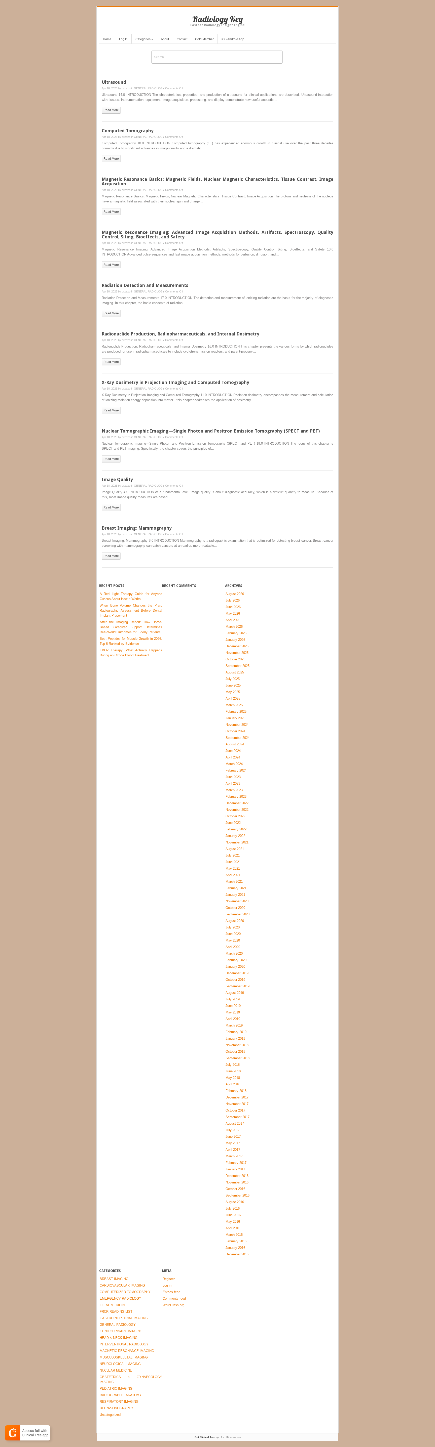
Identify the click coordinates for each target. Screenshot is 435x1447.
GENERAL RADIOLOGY (149, 88)
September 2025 (237, 666)
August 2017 (235, 1123)
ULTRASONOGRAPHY (116, 1408)
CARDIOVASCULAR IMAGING (122, 1285)
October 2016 (235, 1189)
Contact (182, 39)
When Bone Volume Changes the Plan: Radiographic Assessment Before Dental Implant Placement (131, 610)
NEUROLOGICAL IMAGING (120, 1364)
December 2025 (237, 646)
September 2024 (237, 738)
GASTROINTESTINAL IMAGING (124, 1318)
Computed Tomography (128, 130)
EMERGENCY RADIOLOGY (120, 1298)
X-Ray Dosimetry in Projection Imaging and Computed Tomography (175, 382)
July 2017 (233, 1130)
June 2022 (233, 823)
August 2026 (235, 594)
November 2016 (237, 1182)
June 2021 (233, 862)
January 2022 (235, 836)
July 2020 (233, 927)
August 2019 (235, 993)
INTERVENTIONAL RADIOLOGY (124, 1344)
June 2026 (233, 607)
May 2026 (233, 613)
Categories (144, 39)
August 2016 (235, 1202)
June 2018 (233, 1071)
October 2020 (235, 908)
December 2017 (237, 1097)
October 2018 (235, 1051)
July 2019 (233, 999)
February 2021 (236, 888)
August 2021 (235, 849)
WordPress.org (173, 1305)
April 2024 (233, 757)
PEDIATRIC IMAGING (116, 1388)
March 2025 (234, 705)
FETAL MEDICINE (113, 1305)
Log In (123, 39)
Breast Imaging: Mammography (137, 528)
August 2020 (235, 921)
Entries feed (171, 1292)
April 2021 (233, 875)
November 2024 (237, 725)
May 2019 (233, 1012)
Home (107, 39)
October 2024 (235, 731)
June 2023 (233, 777)
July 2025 (233, 679)
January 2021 (235, 895)
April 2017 (233, 1150)
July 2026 (233, 600)
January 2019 (235, 1038)
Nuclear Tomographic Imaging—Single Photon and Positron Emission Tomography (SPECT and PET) (211, 431)
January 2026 (235, 640)
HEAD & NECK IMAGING (118, 1338)
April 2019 (233, 1019)
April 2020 (233, 947)
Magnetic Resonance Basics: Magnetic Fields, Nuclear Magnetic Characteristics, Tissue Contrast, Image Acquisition (217, 181)
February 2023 (236, 796)
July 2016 (233, 1208)
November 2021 (237, 842)
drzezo (126, 88)
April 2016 (233, 1228)
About (165, 39)
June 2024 (233, 751)
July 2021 (233, 855)
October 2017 (235, 1110)
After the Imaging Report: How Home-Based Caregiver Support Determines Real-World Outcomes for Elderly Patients (131, 627)
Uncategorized (110, 1415)
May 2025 (233, 692)
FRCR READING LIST (116, 1311)
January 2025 (235, 718)
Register (169, 1279)
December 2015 (237, 1254)
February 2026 (236, 633)
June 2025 (233, 685)
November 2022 (237, 810)
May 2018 (233, 1078)
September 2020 (237, 914)
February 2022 (236, 829)
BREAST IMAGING (114, 1279)
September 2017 (237, 1117)
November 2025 (237, 653)
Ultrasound (114, 82)
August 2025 (235, 672)
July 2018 (233, 1065)
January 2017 (235, 1169)
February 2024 (236, 770)
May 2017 (233, 1143)
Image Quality (117, 479)
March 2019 (234, 1025)
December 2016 (237, 1176)
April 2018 (233, 1084)
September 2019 (237, 986)
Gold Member (204, 39)
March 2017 (234, 1156)
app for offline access (218, 1437)
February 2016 (236, 1241)
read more (111, 110)
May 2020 (233, 940)
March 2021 (234, 881)
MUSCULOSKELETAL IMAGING (124, 1357)
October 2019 (235, 980)
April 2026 (233, 620)
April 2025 (233, 698)
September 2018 (237, 1058)
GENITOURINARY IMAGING (121, 1331)
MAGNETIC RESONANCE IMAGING (127, 1351)
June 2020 (233, 934)
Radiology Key (217, 19)
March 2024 (234, 764)
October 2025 (235, 659)
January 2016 (235, 1248)
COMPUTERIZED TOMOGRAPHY (125, 1292)
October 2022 (235, 816)
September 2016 (237, 1195)
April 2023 (233, 783)
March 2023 (234, 790)
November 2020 (237, 901)
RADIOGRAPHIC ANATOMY (121, 1395)
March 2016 (234, 1235)
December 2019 (237, 973)
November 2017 (237, 1104)
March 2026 (234, 626)
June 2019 (233, 1006)
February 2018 (236, 1091)
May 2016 (233, 1221)
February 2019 (236, 1032)
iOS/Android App (233, 39)
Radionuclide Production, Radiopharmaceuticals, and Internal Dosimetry (180, 333)
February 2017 (236, 1163)
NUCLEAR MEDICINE (116, 1370)
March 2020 (234, 953)
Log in (167, 1285)
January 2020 (235, 966)
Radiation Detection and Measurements (145, 285)
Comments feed (174, 1298)
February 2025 (236, 711)
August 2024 (235, 744)
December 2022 (237, 803)
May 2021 (233, 868)
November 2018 (237, 1045)
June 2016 (233, 1215)
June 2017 (233, 1136)
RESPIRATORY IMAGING (119, 1401)
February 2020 (236, 960)
